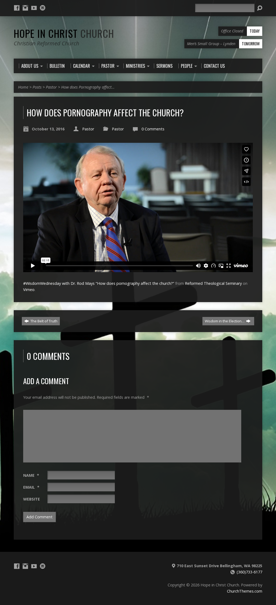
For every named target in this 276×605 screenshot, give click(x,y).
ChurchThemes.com (244, 591)
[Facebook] (16, 8)
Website (31, 499)
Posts (37, 87)
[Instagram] (25, 8)
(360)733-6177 (249, 571)
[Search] (259, 8)
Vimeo (28, 289)
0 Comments (153, 128)
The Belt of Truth (43, 321)
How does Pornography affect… (88, 87)
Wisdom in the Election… (225, 321)
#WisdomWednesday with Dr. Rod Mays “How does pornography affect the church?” (98, 283)
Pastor (51, 87)
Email (31, 487)
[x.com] (42, 8)
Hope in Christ (64, 33)
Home (23, 87)
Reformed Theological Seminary (213, 283)
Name (31, 475)
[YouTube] (34, 8)
